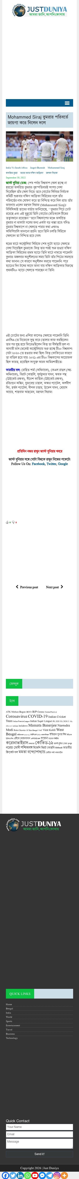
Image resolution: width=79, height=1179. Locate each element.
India (8, 1012)
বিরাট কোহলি (47, 747)
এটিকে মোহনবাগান (22, 738)
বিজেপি (36, 747)
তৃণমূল (70, 743)
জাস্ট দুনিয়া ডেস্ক (60, 743)
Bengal (9, 1008)
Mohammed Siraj (56, 167)
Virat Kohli (49, 729)
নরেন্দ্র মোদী (13, 747)
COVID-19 (38, 716)
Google (63, 464)
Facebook (38, 464)
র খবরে (58, 451)
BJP (34, 711)
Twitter (51, 464)
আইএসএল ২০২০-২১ (23, 735)
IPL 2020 (56, 721)
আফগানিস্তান (45, 735)
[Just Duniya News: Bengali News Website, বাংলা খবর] (39, 10)
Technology (12, 1037)
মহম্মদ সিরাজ (52, 172)
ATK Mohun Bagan (16, 711)
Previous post (29, 587)
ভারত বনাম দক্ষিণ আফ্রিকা (31, 172)
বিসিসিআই (58, 748)
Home (9, 1004)
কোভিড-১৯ (44, 742)
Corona (40, 711)
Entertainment (13, 1025)
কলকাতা (31, 743)
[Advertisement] (39, 56)
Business (10, 1033)
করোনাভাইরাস (17, 742)
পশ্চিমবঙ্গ (26, 747)
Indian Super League (41, 720)
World (9, 1016)
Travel (9, 1029)
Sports (9, 1021)
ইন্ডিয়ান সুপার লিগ (58, 734)
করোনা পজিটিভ (54, 739)
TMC (40, 730)
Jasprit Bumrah (37, 167)
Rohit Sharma (20, 730)
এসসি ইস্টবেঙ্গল (35, 739)
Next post (52, 587)
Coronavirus (16, 716)
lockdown (23, 725)
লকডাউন (58, 752)
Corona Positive (51, 712)
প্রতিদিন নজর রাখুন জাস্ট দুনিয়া (35, 451)
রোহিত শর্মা (50, 752)
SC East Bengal (32, 730)
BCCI (29, 712)
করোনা (44, 738)
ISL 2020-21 (64, 721)
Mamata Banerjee (42, 725)
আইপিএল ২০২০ (35, 734)
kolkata (15, 726)
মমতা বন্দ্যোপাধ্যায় (32, 751)
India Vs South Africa (16, 167)
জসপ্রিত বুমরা (11, 172)
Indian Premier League (21, 721)
